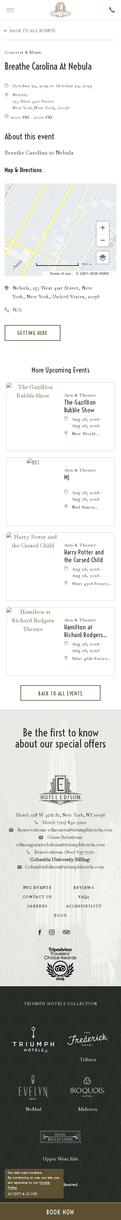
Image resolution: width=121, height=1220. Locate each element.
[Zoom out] (102, 240)
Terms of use (60, 273)
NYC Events (37, 887)
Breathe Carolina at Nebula (48, 66)
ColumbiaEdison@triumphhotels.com (64, 867)
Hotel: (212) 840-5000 (64, 822)
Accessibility (83, 906)
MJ (66, 477)
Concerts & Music (23, 52)
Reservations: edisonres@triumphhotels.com (64, 830)
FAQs (83, 897)
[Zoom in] (102, 227)
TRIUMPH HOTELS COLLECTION (60, 1003)
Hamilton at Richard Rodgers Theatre (83, 631)
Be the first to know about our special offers (60, 738)
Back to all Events (33, 30)
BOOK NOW (60, 1212)
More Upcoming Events (60, 370)
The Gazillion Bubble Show (80, 406)
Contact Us (37, 897)
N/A (17, 310)
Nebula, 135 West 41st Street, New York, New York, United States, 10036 (56, 292)
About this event (30, 136)
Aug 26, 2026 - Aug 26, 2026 (87, 422)
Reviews (83, 887)
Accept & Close (22, 1194)
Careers (37, 906)
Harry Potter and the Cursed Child (84, 556)
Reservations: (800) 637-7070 (63, 852)
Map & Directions (23, 170)
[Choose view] (102, 257)
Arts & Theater (80, 395)
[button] (40, 101)
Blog (60, 915)
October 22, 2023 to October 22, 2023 (52, 86)
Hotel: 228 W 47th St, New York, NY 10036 (60, 815)
